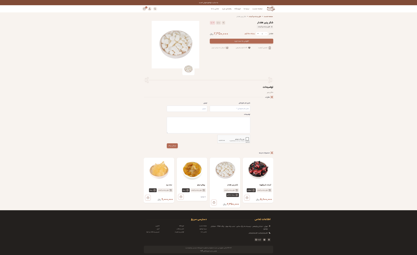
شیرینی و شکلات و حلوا (152, 232)
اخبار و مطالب (180, 229)
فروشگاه (237, 9)
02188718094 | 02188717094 (260, 233)
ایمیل (205, 103)
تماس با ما (215, 9)
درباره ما (246, 9)
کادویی (157, 226)
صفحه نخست (257, 9)
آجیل (158, 229)
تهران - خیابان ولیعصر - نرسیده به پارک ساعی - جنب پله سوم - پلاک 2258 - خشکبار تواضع (241, 227)
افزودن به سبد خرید (241, 41)
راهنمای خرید (226, 9)
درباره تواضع (203, 229)
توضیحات (247, 114)
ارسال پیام (172, 146)
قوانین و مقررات (179, 232)
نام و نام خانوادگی (244, 103)
